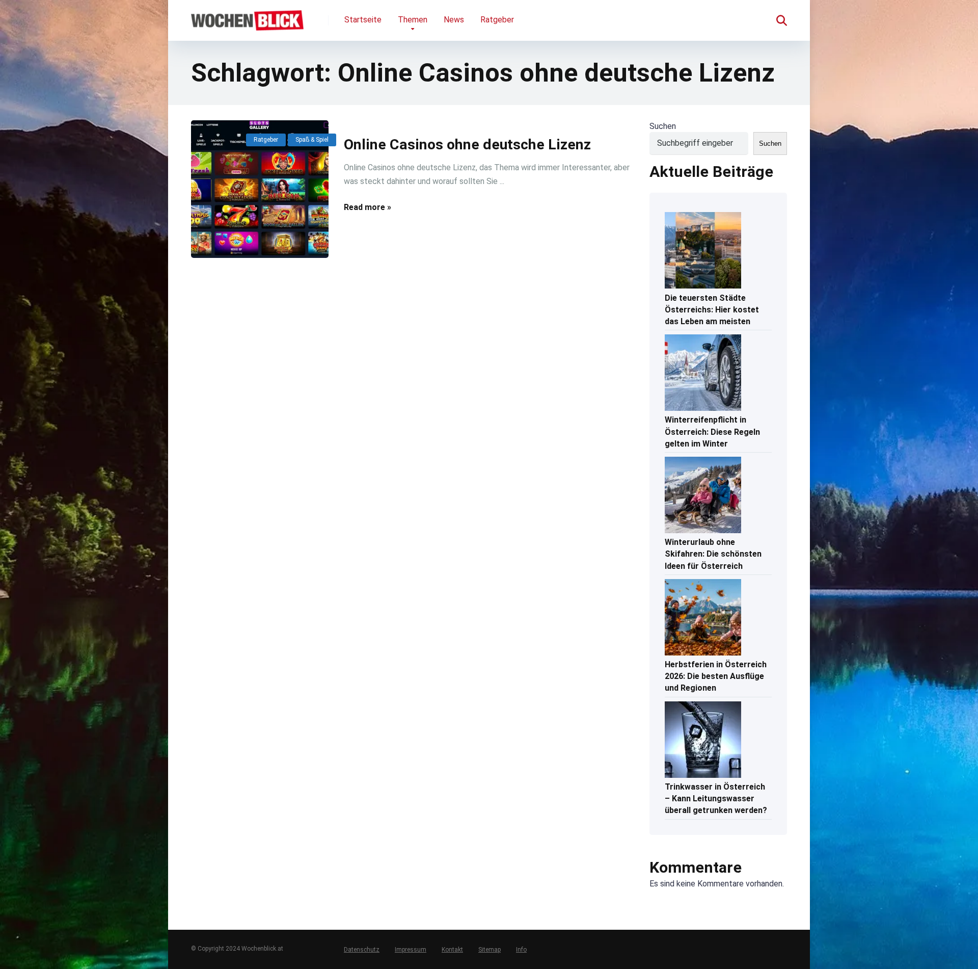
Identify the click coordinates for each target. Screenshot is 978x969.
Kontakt (452, 949)
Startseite (363, 19)
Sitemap (489, 949)
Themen (412, 19)
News (454, 19)
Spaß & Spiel (312, 139)
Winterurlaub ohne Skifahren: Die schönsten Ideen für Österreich (713, 553)
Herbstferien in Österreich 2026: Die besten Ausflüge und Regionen (716, 676)
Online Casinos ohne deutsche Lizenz (467, 144)
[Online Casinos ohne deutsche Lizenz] (260, 189)
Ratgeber (497, 19)
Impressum (410, 949)
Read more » (367, 207)
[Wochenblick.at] (247, 17)
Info (521, 949)
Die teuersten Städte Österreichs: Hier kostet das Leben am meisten (712, 309)
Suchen (662, 126)
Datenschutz (361, 949)
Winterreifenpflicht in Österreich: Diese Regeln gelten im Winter (712, 431)
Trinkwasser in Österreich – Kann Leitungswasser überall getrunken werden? (716, 798)
